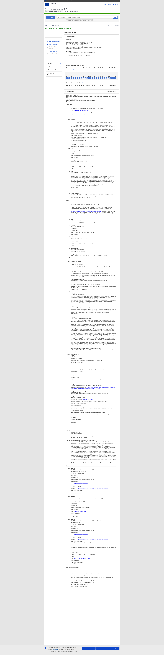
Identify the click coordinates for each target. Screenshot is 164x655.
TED (46, 25)
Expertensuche (78, 20)
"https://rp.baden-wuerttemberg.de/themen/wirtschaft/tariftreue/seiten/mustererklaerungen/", (89, 210)
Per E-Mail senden (53, 51)
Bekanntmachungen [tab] (50, 32)
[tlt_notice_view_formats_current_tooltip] (115, 91)
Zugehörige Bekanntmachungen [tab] (52, 35)
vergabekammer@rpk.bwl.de (80, 511)
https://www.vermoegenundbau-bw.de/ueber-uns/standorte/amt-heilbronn (93, 488)
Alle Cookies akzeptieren (89, 648)
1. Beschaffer (50, 60)
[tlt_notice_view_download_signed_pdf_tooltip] (73, 69)
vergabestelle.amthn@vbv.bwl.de (77, 53)
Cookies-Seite (55, 649)
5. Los (48, 66)
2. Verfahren (49, 63)
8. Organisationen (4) (52, 69)
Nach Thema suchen (87, 20)
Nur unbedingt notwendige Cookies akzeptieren (108, 648)
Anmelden (108, 4)
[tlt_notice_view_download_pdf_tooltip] (67, 78)
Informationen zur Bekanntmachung (51, 74)
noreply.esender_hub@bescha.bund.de (82, 558)
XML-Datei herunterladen (55, 41)
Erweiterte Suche (70, 20)
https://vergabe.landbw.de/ (88, 399)
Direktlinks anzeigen (53, 44)
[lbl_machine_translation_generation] (82, 83)
